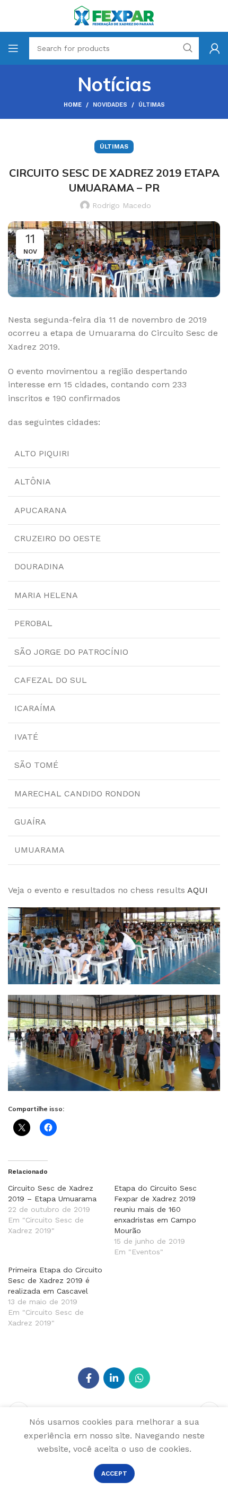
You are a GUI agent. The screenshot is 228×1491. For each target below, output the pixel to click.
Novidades (110, 104)
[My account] (214, 48)
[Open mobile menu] (13, 48)
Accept (114, 1473)
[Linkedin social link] (114, 1378)
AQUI (197, 890)
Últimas (151, 104)
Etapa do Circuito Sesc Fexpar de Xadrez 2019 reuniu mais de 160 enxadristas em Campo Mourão (155, 1209)
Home (73, 104)
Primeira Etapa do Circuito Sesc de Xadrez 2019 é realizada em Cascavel (55, 1280)
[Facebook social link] (88, 1378)
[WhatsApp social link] (139, 1378)
